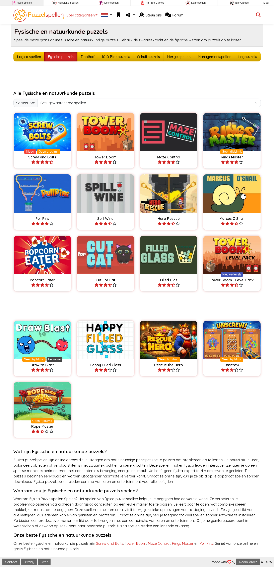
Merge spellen (179, 56)
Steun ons (153, 15)
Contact (11, 562)
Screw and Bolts (109, 543)
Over (44, 562)
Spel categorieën (81, 15)
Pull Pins (206, 543)
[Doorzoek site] (258, 15)
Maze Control (159, 543)
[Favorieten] (118, 15)
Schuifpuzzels (148, 56)
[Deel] (130, 15)
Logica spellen (29, 56)
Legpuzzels (247, 56)
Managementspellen (214, 56)
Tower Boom (135, 543)
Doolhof (88, 56)
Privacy (28, 562)
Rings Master (182, 543)
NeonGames (248, 562)
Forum (177, 15)
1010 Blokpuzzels (116, 56)
